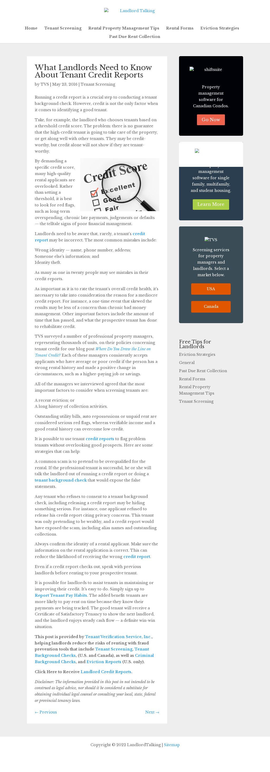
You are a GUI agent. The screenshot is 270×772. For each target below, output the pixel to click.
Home (31, 28)
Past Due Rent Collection (134, 37)
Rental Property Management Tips (123, 28)
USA (211, 289)
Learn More (210, 204)
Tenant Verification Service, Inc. (118, 636)
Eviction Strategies (219, 28)
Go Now (211, 119)
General (187, 362)
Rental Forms (180, 28)
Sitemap (172, 744)
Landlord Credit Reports (105, 671)
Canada (211, 306)
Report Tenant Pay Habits (61, 595)
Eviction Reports (103, 661)
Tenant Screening (62, 28)
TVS (45, 84)
